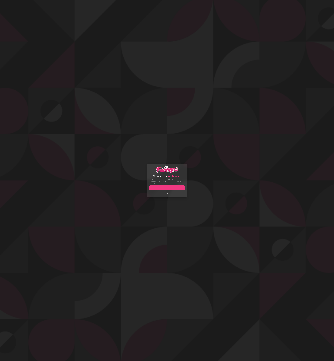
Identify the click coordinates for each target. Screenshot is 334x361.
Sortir (167, 193)
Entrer (167, 188)
